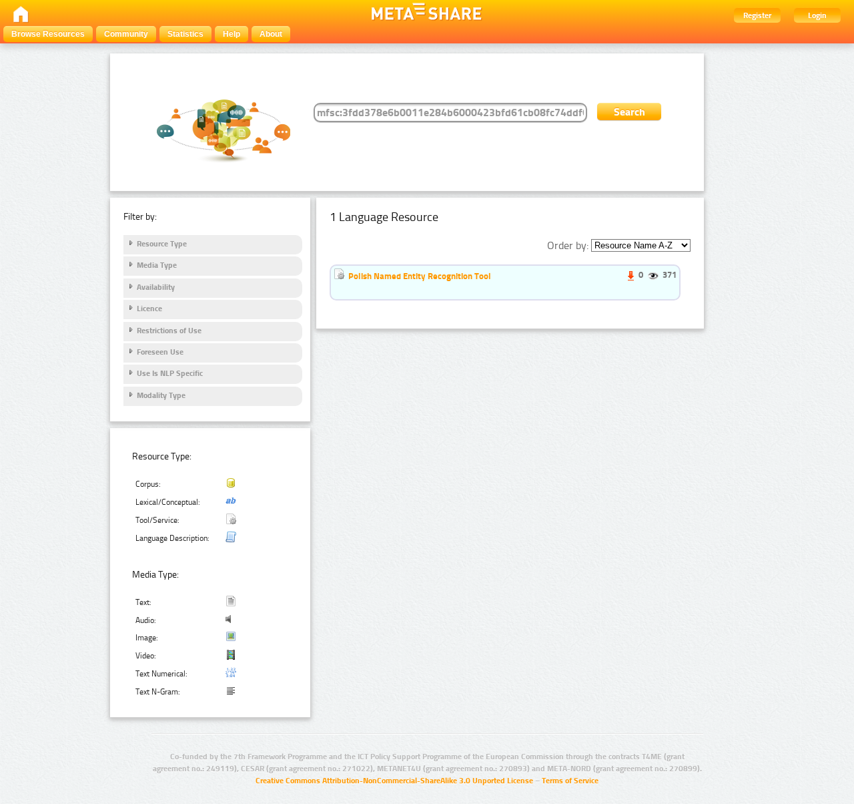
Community (126, 34)
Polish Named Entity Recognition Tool (419, 275)
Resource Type (162, 243)
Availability (156, 287)
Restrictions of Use (169, 330)
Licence (149, 308)
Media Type (157, 265)
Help (231, 34)
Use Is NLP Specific (170, 373)
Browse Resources (48, 34)
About (271, 34)
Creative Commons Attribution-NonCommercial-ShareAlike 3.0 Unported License (394, 780)
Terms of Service (570, 780)
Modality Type (161, 395)
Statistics (185, 34)
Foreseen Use (160, 352)
